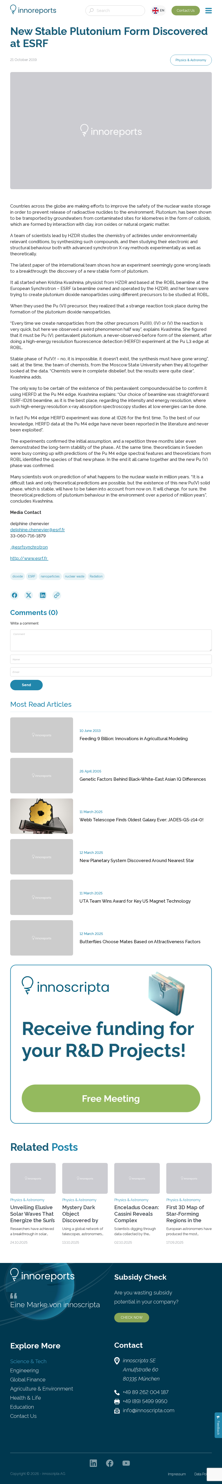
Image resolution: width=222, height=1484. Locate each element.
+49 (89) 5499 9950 (145, 1401)
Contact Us (186, 10)
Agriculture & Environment (41, 1389)
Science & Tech (28, 1361)
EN (161, 10)
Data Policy (203, 1474)
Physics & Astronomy (191, 60)
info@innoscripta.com (149, 1410)
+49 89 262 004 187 (145, 1392)
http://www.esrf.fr (29, 558)
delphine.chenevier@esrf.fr (37, 529)
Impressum (177, 1474)
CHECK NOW (132, 1317)
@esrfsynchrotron (29, 547)
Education (22, 1407)
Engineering (24, 1370)
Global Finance (28, 1379)
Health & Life (25, 1398)
